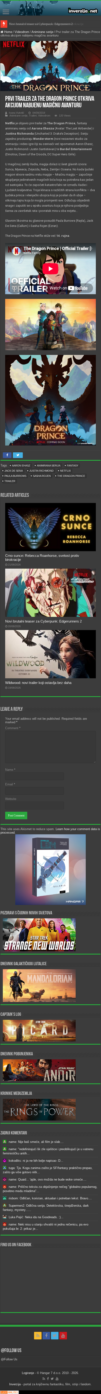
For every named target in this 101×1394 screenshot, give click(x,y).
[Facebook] (46, 1335)
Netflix (65, 470)
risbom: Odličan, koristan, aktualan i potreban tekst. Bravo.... (50, 1198)
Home (7, 32)
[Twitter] (54, 1335)
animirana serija (48, 465)
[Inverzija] (50, 8)
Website (10, 799)
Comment (12, 728)
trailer (9, 481)
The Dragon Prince (71, 475)
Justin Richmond (41, 470)
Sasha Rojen (42, 475)
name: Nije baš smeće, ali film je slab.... (36, 1142)
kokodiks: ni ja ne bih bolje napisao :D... (36, 1160)
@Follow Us (11, 1351)
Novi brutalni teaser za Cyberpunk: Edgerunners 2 (41, 24)
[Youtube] (63, 1335)
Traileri (33, 115)
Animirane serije (42, 32)
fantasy (72, 465)
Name (10, 769)
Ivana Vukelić (16, 112)
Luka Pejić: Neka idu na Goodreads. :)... (36, 1217)
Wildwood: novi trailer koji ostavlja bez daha (38, 683)
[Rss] (38, 1335)
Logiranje (28, 1373)
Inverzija (15, 1384)
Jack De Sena (13, 470)
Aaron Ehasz (21, 465)
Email (10, 784)
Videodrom (22, 32)
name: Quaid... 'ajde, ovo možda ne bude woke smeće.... (47, 1179)
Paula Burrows (15, 475)
